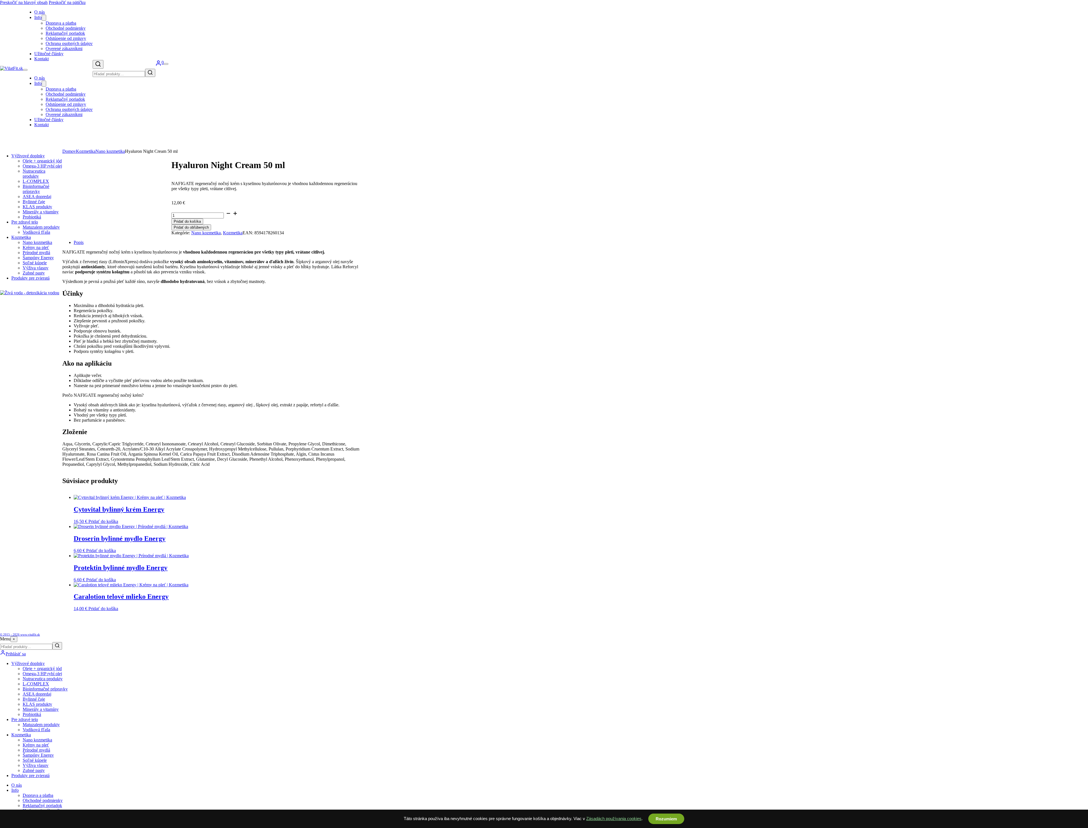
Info (38, 17)
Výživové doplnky (28, 155)
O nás (39, 78)
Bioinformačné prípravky (36, 189)
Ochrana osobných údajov (69, 43)
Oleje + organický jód (42, 160)
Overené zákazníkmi (64, 48)
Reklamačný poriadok (65, 33)
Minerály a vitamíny (41, 211)
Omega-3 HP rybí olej (42, 166)
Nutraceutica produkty (34, 174)
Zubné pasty (34, 273)
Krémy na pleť (36, 247)
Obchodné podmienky (66, 28)
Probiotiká (32, 216)
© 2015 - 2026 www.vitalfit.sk (20, 634)
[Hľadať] (98, 64)
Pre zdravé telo (24, 222)
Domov (69, 151)
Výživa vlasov (35, 267)
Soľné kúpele (35, 262)
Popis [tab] (79, 242)
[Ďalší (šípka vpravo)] (1078, 414)
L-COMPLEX (36, 181)
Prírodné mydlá (36, 252)
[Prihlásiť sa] (158, 64)
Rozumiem (666, 818)
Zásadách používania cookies (613, 818)
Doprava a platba (61, 23)
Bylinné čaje (34, 201)
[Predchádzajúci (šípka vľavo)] (10, 414)
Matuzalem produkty (41, 227)
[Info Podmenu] (44, 18)
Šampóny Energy (38, 257)
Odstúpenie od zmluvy (66, 38)
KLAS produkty (37, 206)
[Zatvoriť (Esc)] (1082, 6)
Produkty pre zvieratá (30, 278)
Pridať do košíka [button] (103, 521)
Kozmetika (21, 237)
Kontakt (41, 58)
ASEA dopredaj (37, 196)
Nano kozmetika (37, 242)
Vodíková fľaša (36, 232)
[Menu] (166, 64)
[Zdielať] (1069, 6)
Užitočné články (48, 53)
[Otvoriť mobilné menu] (25, 70)
